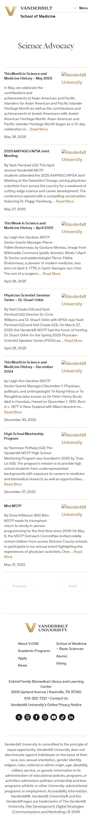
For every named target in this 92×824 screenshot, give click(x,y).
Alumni (61, 656)
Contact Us (59, 699)
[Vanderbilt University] (46, 627)
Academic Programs (34, 651)
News (22, 666)
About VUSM (28, 644)
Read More (39, 129)
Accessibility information (67, 791)
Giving (61, 664)
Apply (22, 658)
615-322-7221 (35, 699)
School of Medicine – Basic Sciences (71, 646)
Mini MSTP (12, 506)
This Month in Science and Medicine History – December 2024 (28, 367)
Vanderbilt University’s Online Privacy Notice (46, 705)
